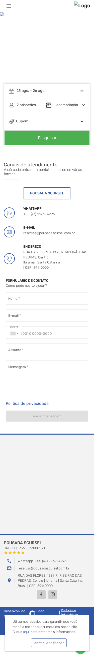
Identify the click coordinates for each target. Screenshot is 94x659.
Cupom (22, 121)
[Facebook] (41, 594)
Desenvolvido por (28, 613)
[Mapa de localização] (47, 485)
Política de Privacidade (69, 612)
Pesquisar (47, 137)
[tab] (47, 193)
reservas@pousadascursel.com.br (43, 568)
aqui (26, 632)
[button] (81, 51)
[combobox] (14, 333)
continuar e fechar (49, 643)
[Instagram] (52, 594)
